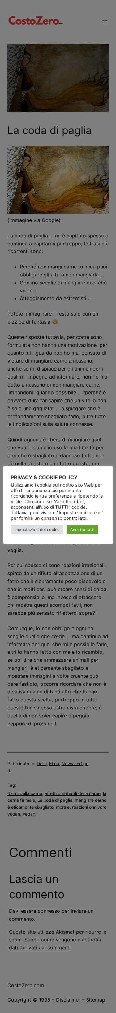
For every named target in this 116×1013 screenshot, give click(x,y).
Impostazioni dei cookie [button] (37, 529)
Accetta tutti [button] (82, 529)
